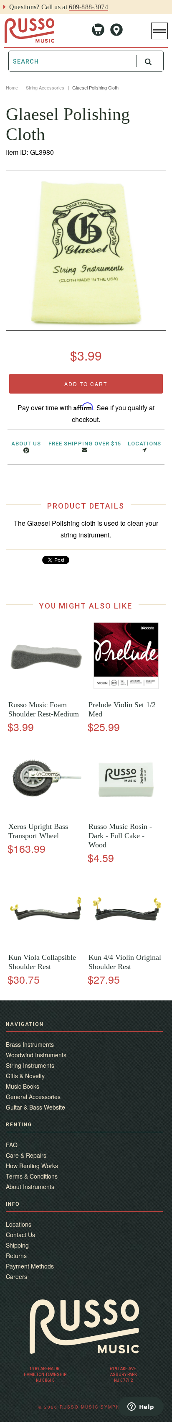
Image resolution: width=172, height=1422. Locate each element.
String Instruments (30, 1065)
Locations (144, 443)
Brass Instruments (30, 1044)
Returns (16, 1255)
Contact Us (20, 1234)
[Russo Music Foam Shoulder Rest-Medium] (46, 692)
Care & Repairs (26, 1155)
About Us (26, 443)
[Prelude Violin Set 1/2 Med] (126, 692)
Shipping (17, 1245)
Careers (16, 1276)
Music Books (22, 1086)
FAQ (12, 1145)
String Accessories (45, 87)
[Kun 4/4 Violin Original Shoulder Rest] (126, 944)
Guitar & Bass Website (35, 1107)
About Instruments (30, 1186)
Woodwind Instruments (36, 1055)
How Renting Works (32, 1165)
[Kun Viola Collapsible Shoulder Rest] (46, 944)
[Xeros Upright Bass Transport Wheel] (46, 813)
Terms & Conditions (32, 1176)
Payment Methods (30, 1266)
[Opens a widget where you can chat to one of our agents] (141, 1407)
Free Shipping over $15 (84, 443)
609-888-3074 (88, 6)
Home (12, 87)
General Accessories (33, 1096)
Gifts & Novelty (25, 1076)
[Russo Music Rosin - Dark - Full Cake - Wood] (126, 813)
